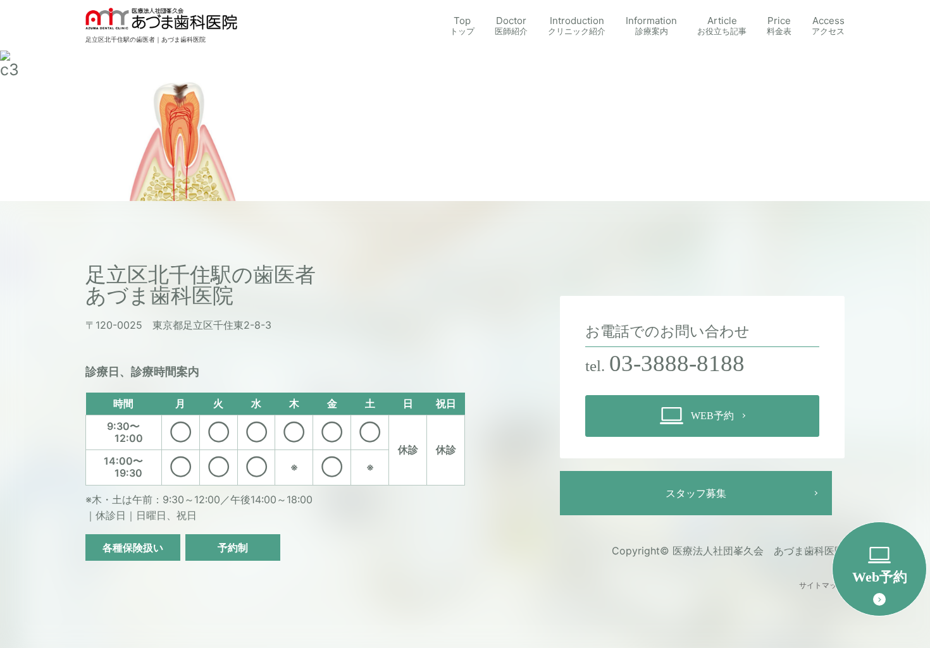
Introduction (576, 25)
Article (722, 25)
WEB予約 (712, 415)
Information (651, 25)
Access (828, 25)
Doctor (511, 25)
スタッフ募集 (696, 493)
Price (779, 25)
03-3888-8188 (677, 363)
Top (462, 25)
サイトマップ (822, 585)
